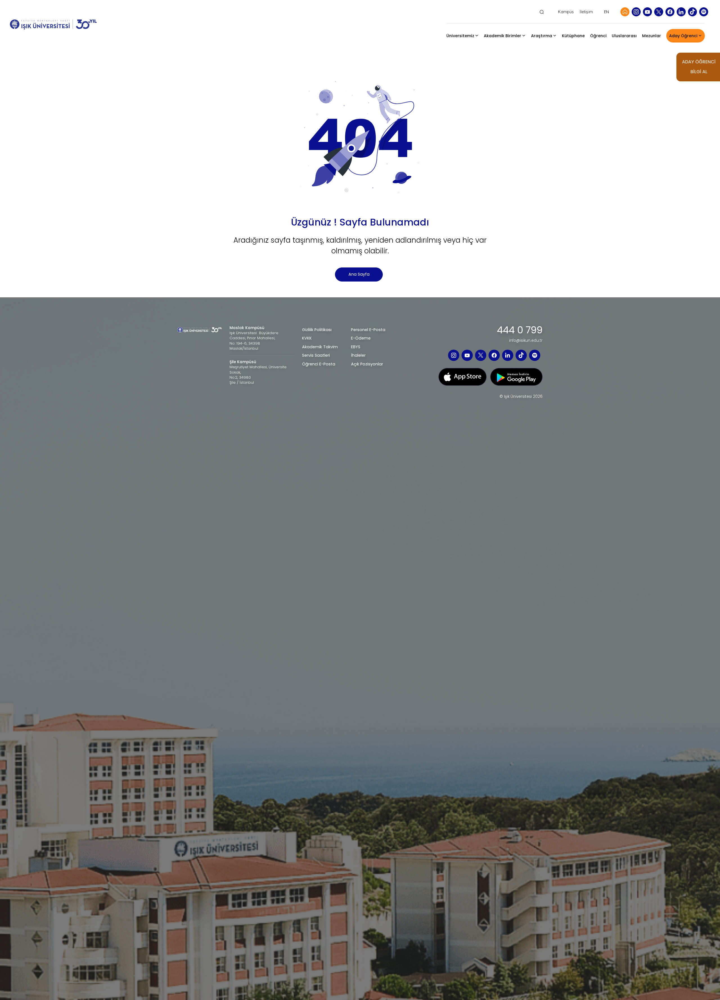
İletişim (586, 12)
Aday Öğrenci (683, 36)
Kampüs (566, 12)
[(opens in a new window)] (462, 377)
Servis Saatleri (316, 355)
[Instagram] (636, 11)
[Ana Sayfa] (624, 11)
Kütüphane (573, 36)
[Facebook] (669, 11)
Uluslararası (624, 36)
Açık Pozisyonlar (367, 364)
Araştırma (541, 36)
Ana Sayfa (359, 274)
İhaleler (358, 355)
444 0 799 (520, 330)
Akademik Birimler (502, 36)
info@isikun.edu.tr (526, 341)
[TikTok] (692, 11)
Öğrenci (598, 36)
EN (606, 12)
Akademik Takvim (320, 347)
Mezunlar (651, 36)
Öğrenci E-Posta (318, 364)
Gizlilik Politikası (317, 329)
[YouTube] (647, 11)
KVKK (307, 338)
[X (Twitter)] (658, 11)
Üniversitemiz (460, 36)
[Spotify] (703, 11)
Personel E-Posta (368, 329)
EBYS (355, 347)
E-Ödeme (361, 338)
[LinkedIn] (681, 11)
